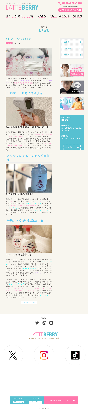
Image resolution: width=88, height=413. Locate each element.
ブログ (66, 55)
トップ (8, 16)
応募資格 (42, 16)
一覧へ (33, 302)
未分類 (66, 42)
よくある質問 (52, 16)
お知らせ (67, 48)
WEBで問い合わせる (69, 10)
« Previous (25, 302)
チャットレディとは (18, 16)
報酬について (31, 16)
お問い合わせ (77, 16)
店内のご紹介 (65, 16)
